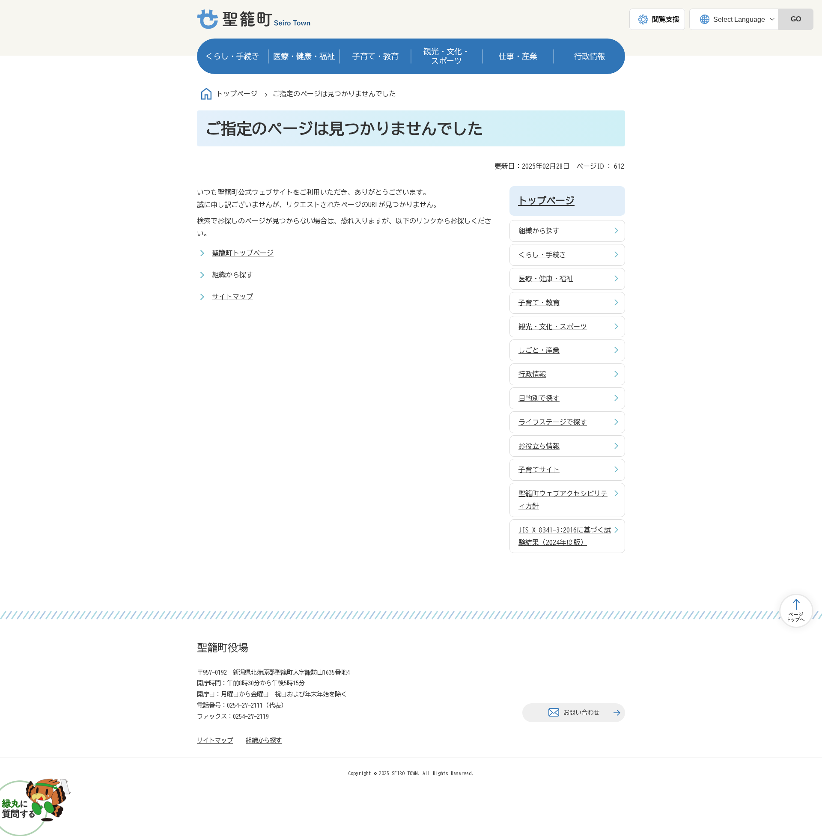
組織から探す (232, 274)
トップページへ (796, 611)
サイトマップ (232, 296)
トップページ (236, 93)
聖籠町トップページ (243, 253)
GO (796, 19)
